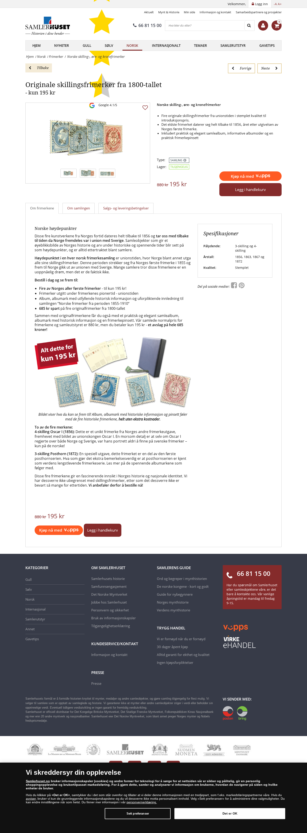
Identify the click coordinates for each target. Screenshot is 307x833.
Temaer (200, 45)
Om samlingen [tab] (78, 208)
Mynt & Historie (168, 12)
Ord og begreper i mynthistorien (182, 578)
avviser (31, 798)
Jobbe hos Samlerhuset (109, 602)
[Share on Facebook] (234, 286)
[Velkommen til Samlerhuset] (263, 25)
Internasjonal (35, 609)
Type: (161, 160)
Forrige (245, 68)
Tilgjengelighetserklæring (110, 626)
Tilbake (43, 67)
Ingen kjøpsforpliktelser (175, 662)
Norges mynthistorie (173, 602)
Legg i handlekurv (250, 189)
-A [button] (275, 4)
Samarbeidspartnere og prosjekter (259, 12)
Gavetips (267, 45)
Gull (87, 45)
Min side (189, 12)
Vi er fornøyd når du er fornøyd (181, 639)
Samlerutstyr (233, 45)
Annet (30, 629)
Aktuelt (149, 12)
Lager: (161, 167)
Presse (96, 683)
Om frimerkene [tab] (42, 208)
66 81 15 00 (150, 25)
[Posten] (235, 713)
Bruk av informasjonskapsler (113, 618)
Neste (265, 68)
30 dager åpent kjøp (172, 646)
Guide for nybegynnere (175, 594)
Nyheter (61, 45)
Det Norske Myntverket (109, 594)
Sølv (109, 45)
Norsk (132, 45)
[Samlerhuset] (47, 26)
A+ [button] (280, 4)
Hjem (36, 45)
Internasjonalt (166, 45)
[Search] (249, 25)
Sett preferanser (138, 813)
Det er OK (229, 813)
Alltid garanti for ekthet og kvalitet (183, 654)
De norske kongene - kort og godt (183, 586)
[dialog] (153, 798)
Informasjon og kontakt (215, 12)
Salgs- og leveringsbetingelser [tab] (126, 208)
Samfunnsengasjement (109, 586)
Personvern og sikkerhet (110, 610)
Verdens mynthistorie (173, 610)
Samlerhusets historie (108, 578)
